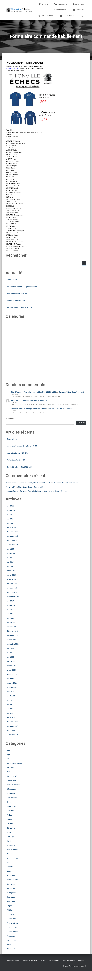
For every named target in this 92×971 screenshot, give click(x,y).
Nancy (9, 871)
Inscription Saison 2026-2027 (17, 294)
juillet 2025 (11, 553)
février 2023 (11, 666)
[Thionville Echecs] (19, 9)
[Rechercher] (84, 263)
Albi (8, 759)
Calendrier (80, 10)
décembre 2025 (12, 532)
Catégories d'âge (13, 776)
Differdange (11, 789)
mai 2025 (10, 562)
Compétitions (61, 10)
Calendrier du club (30, 960)
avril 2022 (10, 709)
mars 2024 (11, 622)
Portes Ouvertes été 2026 (16, 301)
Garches (10, 824)
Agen (9, 755)
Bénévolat (10, 767)
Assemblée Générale (14, 763)
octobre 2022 (11, 683)
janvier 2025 (11, 579)
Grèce (9, 832)
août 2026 (10, 506)
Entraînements (61, 4)
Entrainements (12, 798)
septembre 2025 (13, 545)
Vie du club (11, 949)
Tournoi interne (12, 923)
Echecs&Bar (11, 793)
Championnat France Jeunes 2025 (35, 400)
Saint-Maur (11, 888)
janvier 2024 (11, 627)
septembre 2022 (13, 687)
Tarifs (42, 960)
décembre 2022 (12, 674)
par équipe (11, 875)
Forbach (10, 815)
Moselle (10, 867)
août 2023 (10, 648)
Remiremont (11, 884)
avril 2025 (10, 566)
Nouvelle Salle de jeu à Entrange (60, 409)
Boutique (10, 772)
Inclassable (11, 845)
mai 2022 (10, 704)
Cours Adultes (12, 280)
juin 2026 (10, 514)
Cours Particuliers (13, 785)
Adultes (9, 750)
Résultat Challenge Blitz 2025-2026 (19, 308)
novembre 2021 (12, 726)
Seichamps (11, 897)
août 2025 (10, 549)
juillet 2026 (11, 510)
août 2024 (10, 601)
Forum (9, 819)
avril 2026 (10, 523)
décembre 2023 (12, 631)
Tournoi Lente (12, 927)
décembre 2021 (12, 722)
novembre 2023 (12, 635)
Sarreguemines (12, 893)
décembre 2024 (12, 584)
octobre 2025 (11, 540)
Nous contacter (69, 960)
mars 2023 (11, 661)
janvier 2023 (11, 670)
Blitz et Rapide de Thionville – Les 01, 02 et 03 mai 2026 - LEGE (33, 392)
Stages (9, 906)
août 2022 (10, 692)
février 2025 (11, 575)
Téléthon (10, 910)
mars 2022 (11, 713)
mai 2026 (10, 519)
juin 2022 (10, 700)
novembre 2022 (12, 679)
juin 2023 (10, 653)
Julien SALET (15, 400)
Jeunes (9, 854)
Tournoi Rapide (12, 932)
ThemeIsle (82, 966)
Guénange (10, 837)
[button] (66, 10)
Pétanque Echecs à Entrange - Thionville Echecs (28, 409)
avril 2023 (10, 657)
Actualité (44, 4)
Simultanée (11, 901)
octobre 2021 (11, 730)
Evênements (11, 806)
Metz (8, 862)
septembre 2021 (13, 735)
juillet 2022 (11, 696)
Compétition (11, 780)
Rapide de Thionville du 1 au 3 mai (71, 392)
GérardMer (11, 828)
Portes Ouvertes (13, 880)
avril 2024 (10, 618)
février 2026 (11, 527)
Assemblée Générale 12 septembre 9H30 (22, 287)
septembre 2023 (13, 644)
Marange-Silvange (13, 858)
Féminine (10, 811)
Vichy (9, 944)
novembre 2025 (12, 536)
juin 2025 (10, 558)
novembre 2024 (12, 588)
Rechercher (10, 419)
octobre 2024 (11, 592)
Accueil (81, 960)
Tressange (11, 936)
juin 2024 (10, 609)
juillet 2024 (11, 605)
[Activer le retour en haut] (87, 966)
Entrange (10, 802)
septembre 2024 (13, 597)
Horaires (10, 841)
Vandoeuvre (11, 940)
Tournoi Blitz (11, 919)
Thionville (10, 914)
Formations (79, 4)
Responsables (54, 960)
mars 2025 (11, 571)
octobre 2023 (11, 640)
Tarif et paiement (47, 16)
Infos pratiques (68, 16)
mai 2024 (10, 614)
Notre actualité (13, 960)
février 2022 (11, 717)
